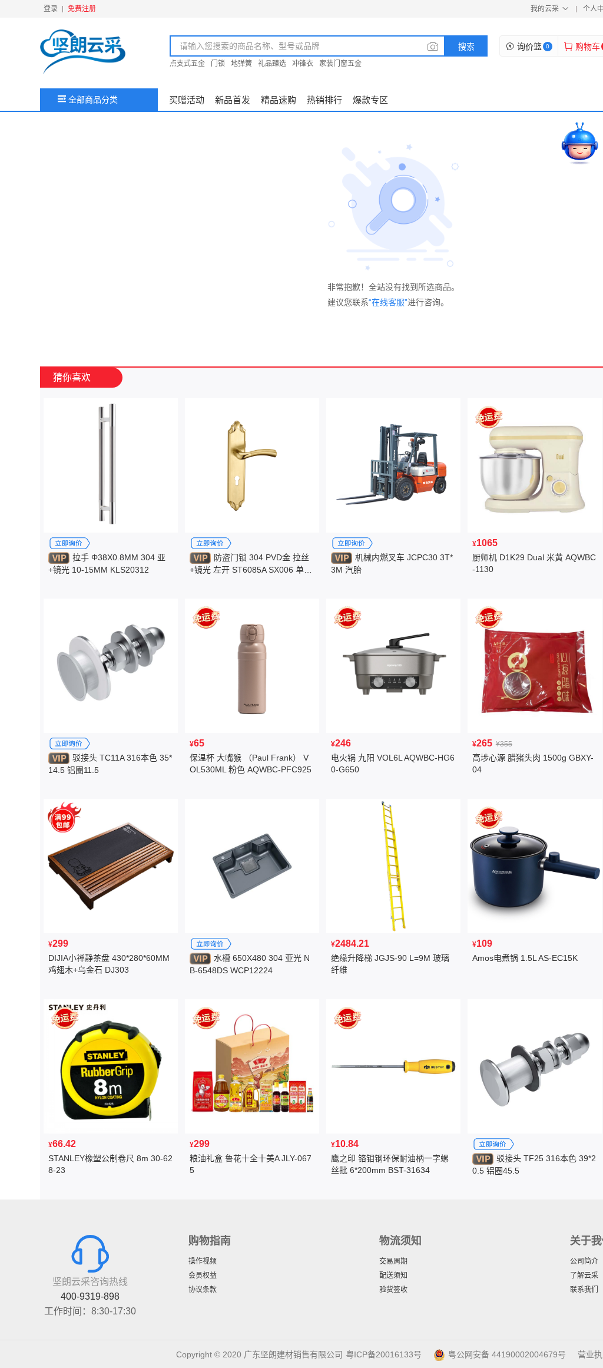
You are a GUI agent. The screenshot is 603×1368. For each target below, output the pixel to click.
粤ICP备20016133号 (384, 1354)
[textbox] (299, 46)
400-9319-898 (90, 1296)
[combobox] (307, 46)
